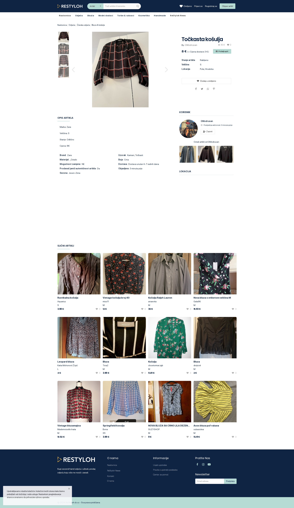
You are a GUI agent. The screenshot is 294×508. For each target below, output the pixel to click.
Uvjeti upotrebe (160, 465)
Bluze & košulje (98, 25)
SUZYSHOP (154, 429)
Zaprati (209, 131)
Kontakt (110, 476)
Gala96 (197, 301)
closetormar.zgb (155, 365)
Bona (105, 429)
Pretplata (230, 481)
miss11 (106, 301)
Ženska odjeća (83, 25)
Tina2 (105, 365)
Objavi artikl (227, 6)
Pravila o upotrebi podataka (165, 470)
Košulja (152, 361)
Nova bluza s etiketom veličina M (212, 297)
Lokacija (186, 69)
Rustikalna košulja (67, 297)
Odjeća (79, 15)
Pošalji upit (223, 51)
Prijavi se (198, 6)
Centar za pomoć (160, 474)
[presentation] (73, 69)
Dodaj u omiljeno (208, 81)
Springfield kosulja (113, 425)
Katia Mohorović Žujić (67, 365)
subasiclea (199, 429)
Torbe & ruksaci (125, 15)
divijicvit (197, 365)
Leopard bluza (65, 361)
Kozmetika (144, 15)
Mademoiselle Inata (66, 429)
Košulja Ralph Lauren (160, 297)
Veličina (185, 64)
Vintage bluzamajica (69, 425)
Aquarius (61, 301)
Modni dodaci (105, 15)
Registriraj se (211, 6)
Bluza (106, 361)
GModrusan (191, 45)
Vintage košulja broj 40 (116, 297)
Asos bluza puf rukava (206, 425)
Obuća (90, 15)
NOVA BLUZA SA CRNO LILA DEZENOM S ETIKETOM (169, 425)
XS (104, 433)
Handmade (160, 15)
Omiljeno (187, 6)
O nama (110, 481)
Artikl (92, 6)
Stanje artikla (188, 60)
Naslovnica (62, 25)
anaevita (152, 301)
